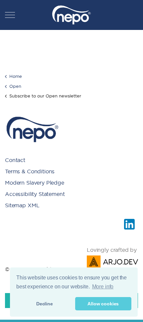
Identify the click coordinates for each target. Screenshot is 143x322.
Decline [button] (44, 303)
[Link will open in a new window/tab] (129, 224)
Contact (15, 160)
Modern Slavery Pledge (34, 182)
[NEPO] (71, 15)
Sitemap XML (22, 205)
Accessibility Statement (35, 194)
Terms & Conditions (30, 171)
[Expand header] (10, 15)
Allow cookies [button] (103, 303)
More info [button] (103, 286)
